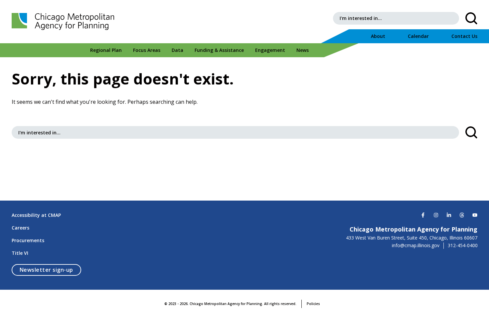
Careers (20, 228)
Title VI (20, 253)
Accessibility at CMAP (36, 215)
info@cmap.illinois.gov (415, 245)
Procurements (28, 240)
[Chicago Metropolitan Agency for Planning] (65, 21)
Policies (313, 303)
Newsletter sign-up (50, 269)
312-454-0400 (463, 245)
